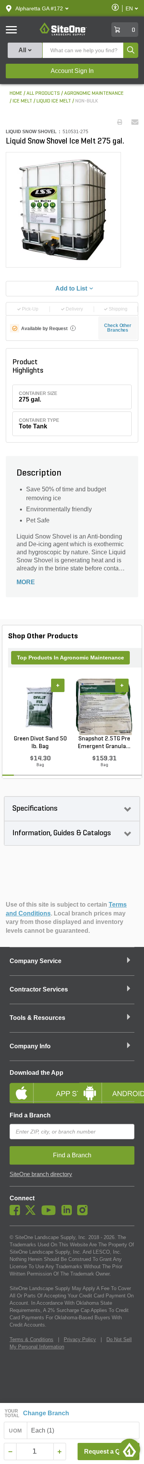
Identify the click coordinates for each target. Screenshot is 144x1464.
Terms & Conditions (31, 1339)
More (26, 582)
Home (16, 93)
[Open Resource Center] (129, 1449)
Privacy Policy (80, 1339)
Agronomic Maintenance (94, 93)
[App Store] (38, 1086)
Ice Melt (22, 101)
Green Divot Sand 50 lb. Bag (40, 743)
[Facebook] (17, 1213)
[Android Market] (106, 1086)
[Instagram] (84, 1213)
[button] (39, 8)
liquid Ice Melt (53, 101)
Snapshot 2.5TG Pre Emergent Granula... (104, 743)
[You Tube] (50, 1213)
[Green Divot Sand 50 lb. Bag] (40, 707)
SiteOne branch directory (41, 1174)
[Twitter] (32, 1213)
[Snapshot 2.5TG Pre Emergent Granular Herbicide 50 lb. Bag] (104, 707)
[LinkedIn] (68, 1213)
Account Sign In (72, 71)
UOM (15, 1431)
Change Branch (46, 1413)
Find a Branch (30, 1115)
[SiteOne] (63, 34)
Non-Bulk (86, 101)
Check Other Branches (117, 328)
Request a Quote (108, 1451)
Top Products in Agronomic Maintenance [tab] (70, 657)
